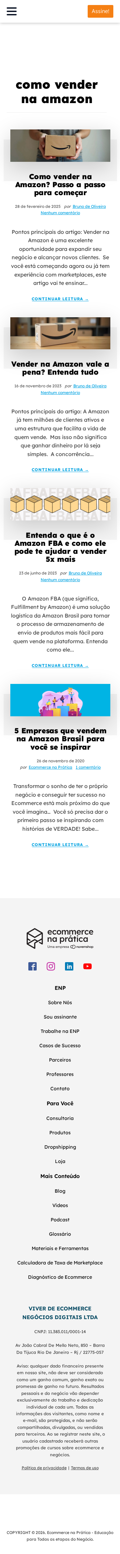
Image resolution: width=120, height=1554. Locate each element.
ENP (60, 988)
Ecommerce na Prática (50, 767)
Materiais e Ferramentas (60, 1248)
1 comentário (88, 767)
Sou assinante (60, 1017)
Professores (60, 1074)
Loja (60, 1161)
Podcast (60, 1220)
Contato (60, 1089)
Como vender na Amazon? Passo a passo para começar (60, 184)
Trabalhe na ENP (60, 1031)
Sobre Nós (60, 1003)
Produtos (60, 1133)
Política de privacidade (44, 1467)
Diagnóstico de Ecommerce (60, 1277)
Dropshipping (60, 1147)
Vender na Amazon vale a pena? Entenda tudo (60, 368)
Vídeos (60, 1205)
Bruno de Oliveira (89, 206)
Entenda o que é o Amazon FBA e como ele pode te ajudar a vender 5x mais (60, 547)
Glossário (60, 1234)
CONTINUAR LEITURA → (60, 299)
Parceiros (60, 1060)
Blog (60, 1191)
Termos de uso (85, 1467)
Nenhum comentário (60, 212)
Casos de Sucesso (60, 1046)
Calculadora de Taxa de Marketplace (60, 1263)
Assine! (100, 11)
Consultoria (60, 1118)
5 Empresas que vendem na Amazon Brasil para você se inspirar (60, 739)
